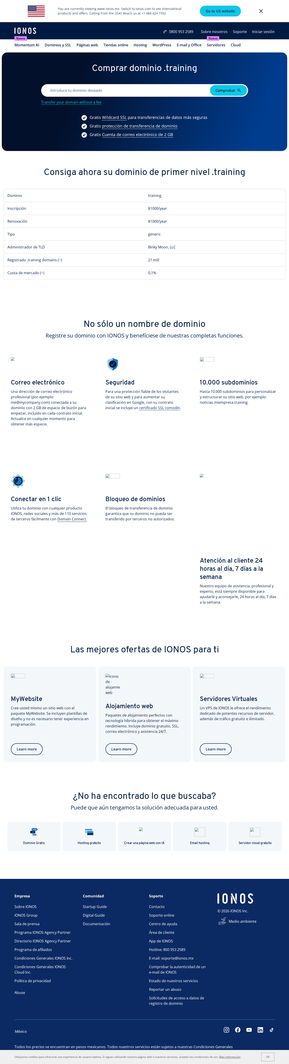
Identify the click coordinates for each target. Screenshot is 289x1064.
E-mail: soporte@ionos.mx (171, 958)
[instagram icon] (226, 1031)
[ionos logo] (25, 31)
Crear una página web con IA (144, 843)
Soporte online (161, 915)
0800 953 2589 (181, 31)
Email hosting (200, 843)
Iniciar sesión (263, 31)
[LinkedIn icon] (260, 1031)
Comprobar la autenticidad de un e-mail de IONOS (177, 969)
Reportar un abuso (165, 989)
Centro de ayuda (163, 923)
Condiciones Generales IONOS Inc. (43, 958)
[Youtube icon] (249, 1031)
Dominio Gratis (34, 843)
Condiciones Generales (213, 1046)
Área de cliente (161, 932)
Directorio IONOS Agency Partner (42, 941)
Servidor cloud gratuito (255, 843)
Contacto (157, 906)
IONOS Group (25, 915)
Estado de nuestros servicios (173, 980)
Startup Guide (95, 906)
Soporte (240, 31)
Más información (229, 1057)
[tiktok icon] (272, 1031)
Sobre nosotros (214, 31)
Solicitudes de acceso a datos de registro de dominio (176, 1001)
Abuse (19, 992)
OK (268, 1057)
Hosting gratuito (89, 843)
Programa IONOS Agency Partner (42, 932)
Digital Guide (94, 915)
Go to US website (220, 11)
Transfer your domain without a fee (71, 102)
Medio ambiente (242, 921)
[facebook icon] (238, 1031)
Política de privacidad (32, 980)
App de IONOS (161, 941)
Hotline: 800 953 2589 (167, 949)
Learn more (27, 749)
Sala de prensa (27, 923)
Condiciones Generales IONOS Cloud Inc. (40, 969)
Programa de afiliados (33, 949)
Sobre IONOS (25, 906)
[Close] (261, 11)
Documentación (96, 923)
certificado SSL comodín (159, 407)
